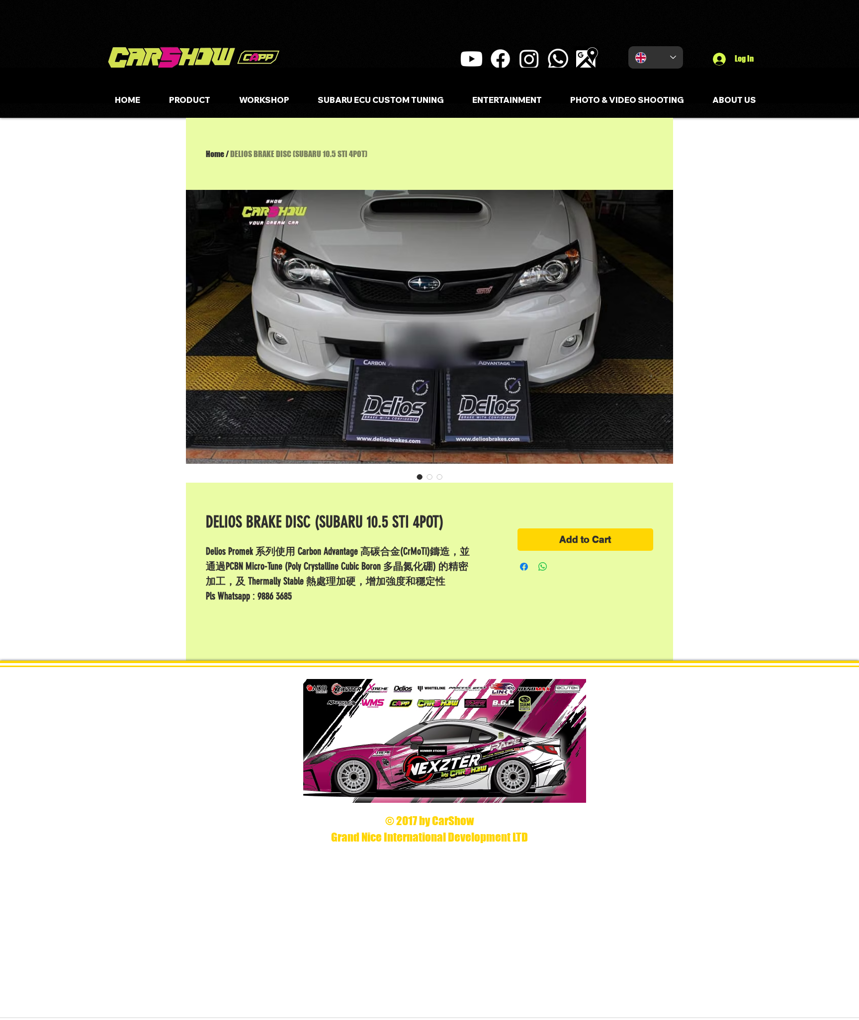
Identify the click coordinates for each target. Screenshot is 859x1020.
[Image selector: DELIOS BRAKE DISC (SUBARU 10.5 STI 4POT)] (420, 477)
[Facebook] (500, 59)
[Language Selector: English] (655, 57)
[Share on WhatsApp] (543, 567)
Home (215, 154)
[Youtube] (471, 59)
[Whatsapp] (558, 59)
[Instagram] (529, 59)
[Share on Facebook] (524, 567)
